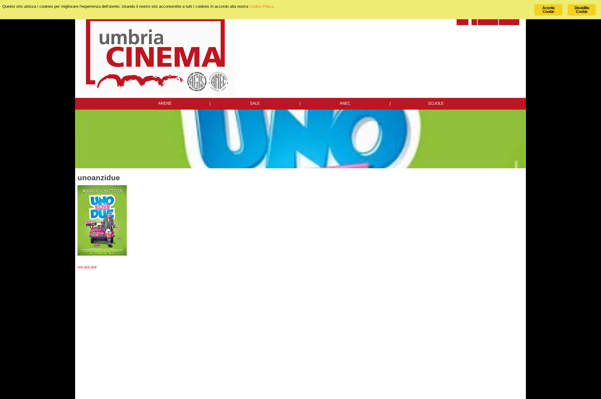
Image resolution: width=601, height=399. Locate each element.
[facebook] (467, 24)
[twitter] (488, 24)
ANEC (345, 103)
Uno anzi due (87, 267)
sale (255, 103)
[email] (509, 24)
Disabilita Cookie (581, 10)
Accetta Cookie (548, 10)
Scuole (436, 103)
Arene (165, 103)
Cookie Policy (261, 6)
